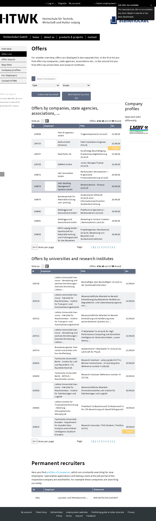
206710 (37, 143)
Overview (6, 48)
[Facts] (42, 120)
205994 (37, 134)
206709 (37, 164)
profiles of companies (58, 472)
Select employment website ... (111, 3)
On (112, 125)
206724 (36, 301)
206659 (37, 234)
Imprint (79, 515)
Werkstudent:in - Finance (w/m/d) (93, 186)
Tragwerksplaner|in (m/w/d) (94, 134)
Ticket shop (41, 512)
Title (82, 125)
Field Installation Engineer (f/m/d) (93, 143)
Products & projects (71, 37)
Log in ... (52, 3)
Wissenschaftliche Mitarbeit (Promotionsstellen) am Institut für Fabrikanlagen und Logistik (98, 390)
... (19, 106)
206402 (36, 363)
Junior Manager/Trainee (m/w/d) (92, 164)
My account (74, 3)
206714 (36, 350)
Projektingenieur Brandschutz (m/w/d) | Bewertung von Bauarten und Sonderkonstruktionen (95, 234)
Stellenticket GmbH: (15, 37)
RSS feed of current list (78, 96)
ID (33, 125)
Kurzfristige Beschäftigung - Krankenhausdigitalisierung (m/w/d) (94, 153)
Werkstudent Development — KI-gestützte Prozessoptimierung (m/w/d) (95, 174)
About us (49, 37)
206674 (37, 186)
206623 (36, 426)
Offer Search (8, 59)
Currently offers (7, 98)
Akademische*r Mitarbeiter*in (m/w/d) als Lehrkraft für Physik (101, 350)
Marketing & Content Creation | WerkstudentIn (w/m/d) (95, 221)
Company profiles (11, 70)
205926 (36, 390)
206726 (36, 283)
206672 (37, 174)
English (115, 148)
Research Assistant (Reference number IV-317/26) (101, 376)
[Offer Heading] (47, 120)
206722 (36, 318)
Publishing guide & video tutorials (107, 512)
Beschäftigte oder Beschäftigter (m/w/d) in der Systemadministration (101, 283)
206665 (37, 211)
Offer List (7, 54)
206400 (36, 376)
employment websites (77, 512)
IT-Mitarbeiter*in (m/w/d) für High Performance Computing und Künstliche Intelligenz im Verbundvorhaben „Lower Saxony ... (100, 336)
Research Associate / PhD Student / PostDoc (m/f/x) (102, 427)
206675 (37, 199)
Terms (69, 515)
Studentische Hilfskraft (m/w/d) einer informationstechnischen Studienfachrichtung (93, 199)
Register (62, 3)
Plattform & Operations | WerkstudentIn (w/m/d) (92, 211)
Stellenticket (56, 512)
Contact (92, 37)
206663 (36, 407)
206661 (37, 220)
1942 (37, 497)
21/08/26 (116, 143)
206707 (37, 154)
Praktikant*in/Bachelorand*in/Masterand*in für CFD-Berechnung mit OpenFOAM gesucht (102, 408)
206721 (36, 335)
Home (36, 37)
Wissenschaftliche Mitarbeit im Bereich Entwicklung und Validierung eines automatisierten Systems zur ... (99, 318)
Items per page (46, 247)
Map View (7, 64)
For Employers (9, 75)
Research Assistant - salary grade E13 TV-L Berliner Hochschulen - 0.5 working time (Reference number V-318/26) (101, 363)
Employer (49, 125)
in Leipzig (13, 106)
